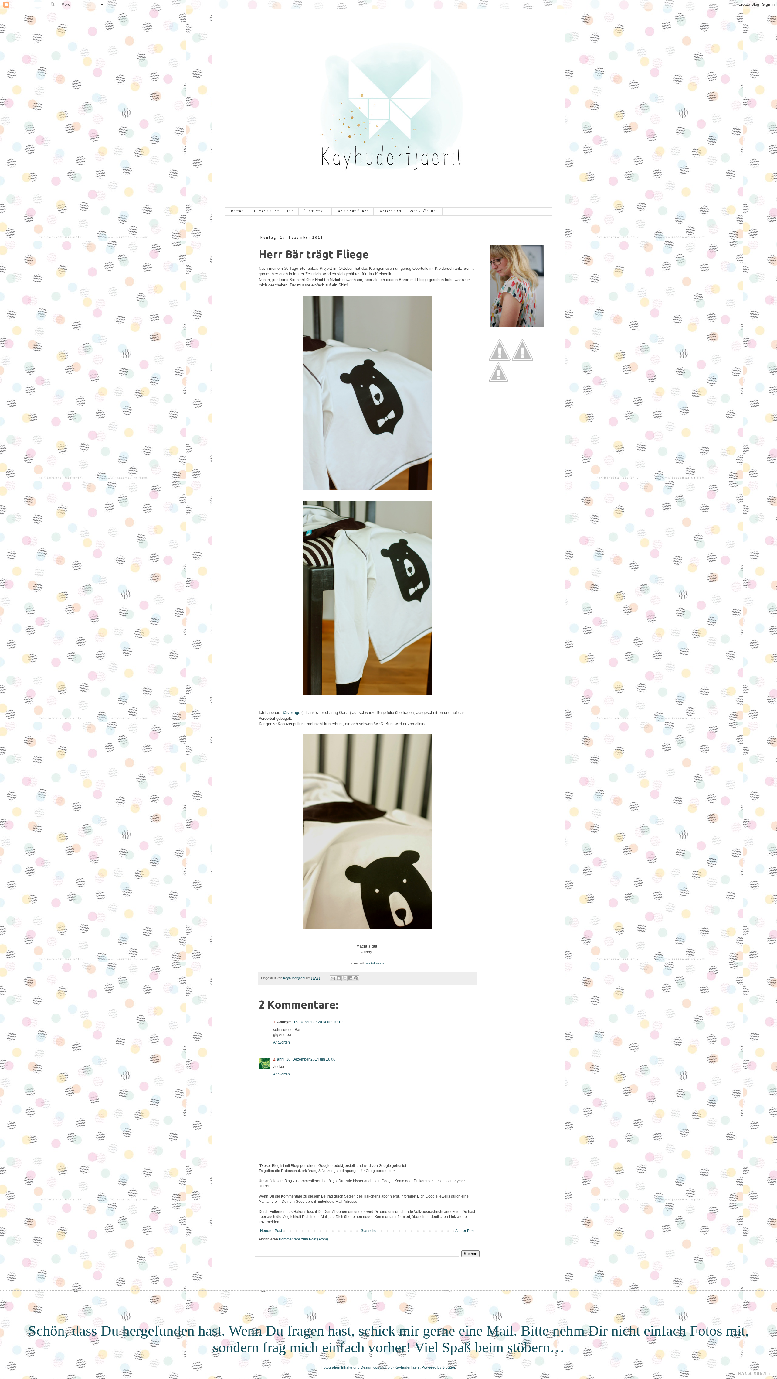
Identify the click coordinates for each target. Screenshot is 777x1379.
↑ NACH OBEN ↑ (752, 1373)
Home (236, 211)
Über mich (315, 211)
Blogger (448, 1367)
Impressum (265, 211)
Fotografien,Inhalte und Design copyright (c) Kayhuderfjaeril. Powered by (381, 1367)
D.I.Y (291, 211)
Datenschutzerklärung (408, 211)
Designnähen (353, 211)
